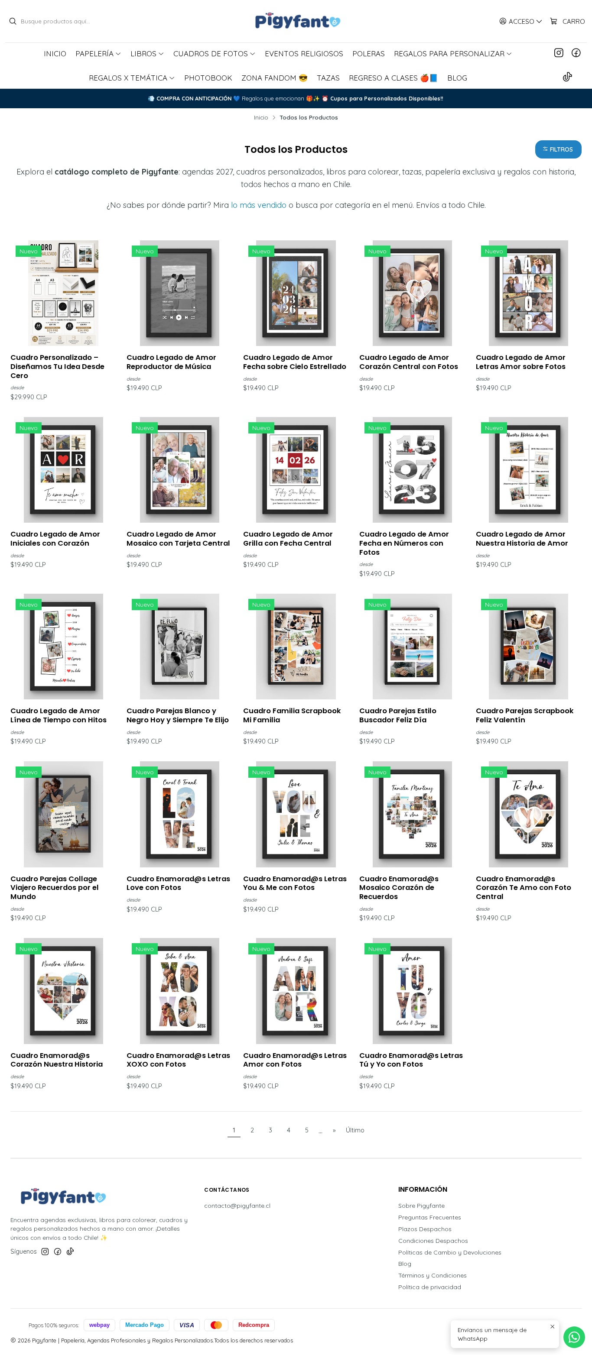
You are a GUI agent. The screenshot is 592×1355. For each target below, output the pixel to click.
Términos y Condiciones (432, 1275)
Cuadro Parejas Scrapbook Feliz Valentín (525, 715)
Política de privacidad (429, 1287)
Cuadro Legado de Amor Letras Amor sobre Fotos (521, 362)
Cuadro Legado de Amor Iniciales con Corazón (55, 539)
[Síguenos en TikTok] (567, 77)
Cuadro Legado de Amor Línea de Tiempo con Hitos (58, 715)
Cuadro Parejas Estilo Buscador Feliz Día (397, 715)
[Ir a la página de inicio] (296, 21)
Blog (404, 1264)
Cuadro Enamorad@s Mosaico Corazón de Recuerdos (399, 888)
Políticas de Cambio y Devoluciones (449, 1252)
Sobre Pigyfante (421, 1205)
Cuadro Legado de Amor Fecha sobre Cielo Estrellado (294, 362)
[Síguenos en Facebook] (576, 53)
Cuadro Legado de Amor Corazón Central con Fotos (408, 362)
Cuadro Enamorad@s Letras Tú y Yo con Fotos (411, 1060)
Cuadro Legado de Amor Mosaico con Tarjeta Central (178, 539)
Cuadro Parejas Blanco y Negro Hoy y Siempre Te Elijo (178, 715)
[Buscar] (12, 21)
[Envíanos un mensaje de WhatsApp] (574, 1337)
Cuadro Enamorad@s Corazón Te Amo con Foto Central (523, 888)
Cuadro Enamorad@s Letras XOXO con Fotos (178, 1060)
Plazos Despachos (425, 1229)
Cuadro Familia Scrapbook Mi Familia (292, 715)
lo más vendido (258, 205)
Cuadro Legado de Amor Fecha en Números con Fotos (404, 543)
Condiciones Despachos (433, 1241)
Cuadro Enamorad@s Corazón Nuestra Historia (56, 1060)
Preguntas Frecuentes (429, 1217)
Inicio (261, 117)
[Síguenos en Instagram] (558, 53)
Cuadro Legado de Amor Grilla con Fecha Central (288, 539)
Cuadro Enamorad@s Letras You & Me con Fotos (295, 883)
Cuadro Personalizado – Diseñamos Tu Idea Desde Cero (57, 366)
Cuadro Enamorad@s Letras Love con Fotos (178, 883)
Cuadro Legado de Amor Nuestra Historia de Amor (522, 539)
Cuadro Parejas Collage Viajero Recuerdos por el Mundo (54, 888)
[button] (558, 149)
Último (355, 1130)
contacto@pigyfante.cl (237, 1205)
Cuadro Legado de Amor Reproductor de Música (171, 362)
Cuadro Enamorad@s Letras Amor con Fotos (295, 1060)
